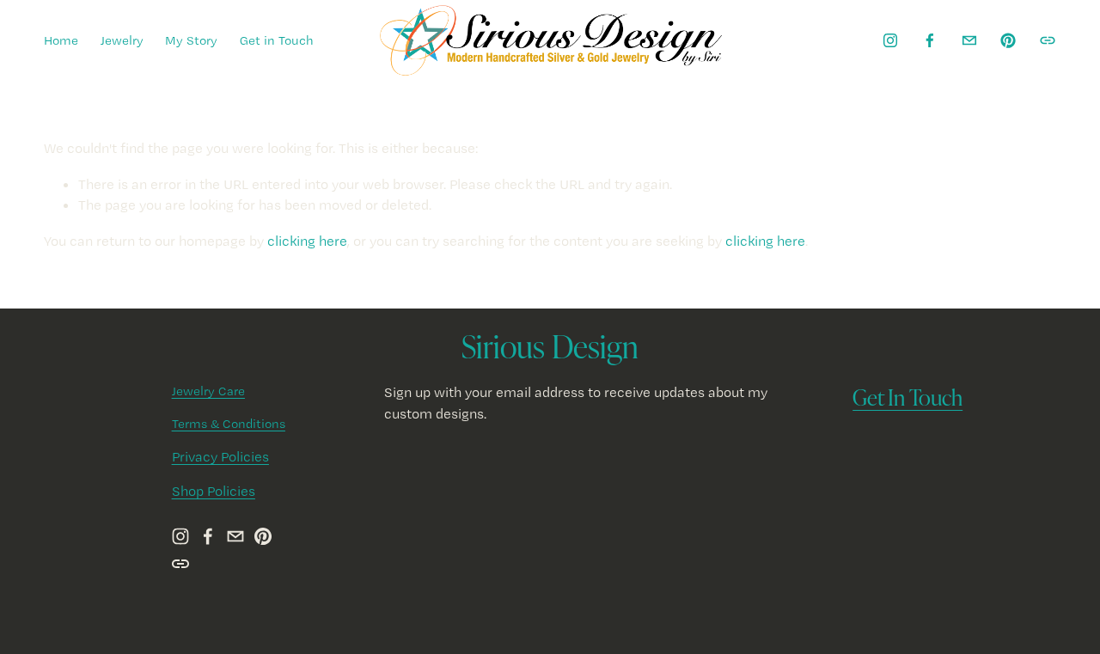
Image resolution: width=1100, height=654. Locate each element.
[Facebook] (929, 40)
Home (61, 40)
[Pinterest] (1008, 40)
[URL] (1047, 40)
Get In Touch (907, 397)
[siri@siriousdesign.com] (969, 40)
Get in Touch (277, 40)
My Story (191, 40)
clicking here (307, 240)
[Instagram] (890, 40)
